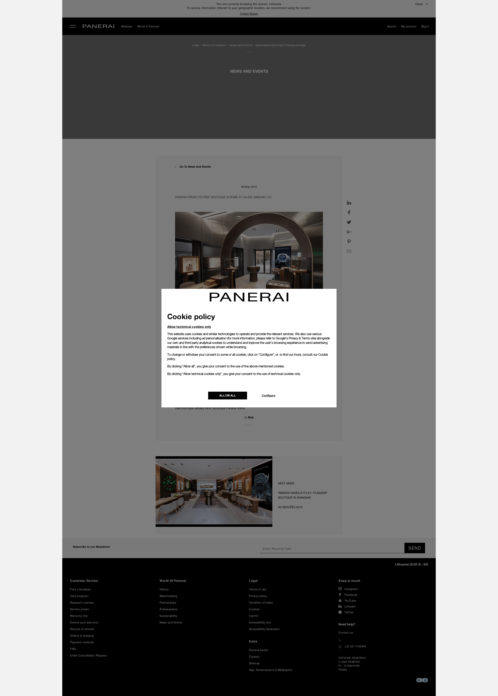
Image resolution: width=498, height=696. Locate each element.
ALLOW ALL (227, 395)
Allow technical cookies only (189, 326)
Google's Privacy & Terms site (295, 338)
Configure (268, 395)
